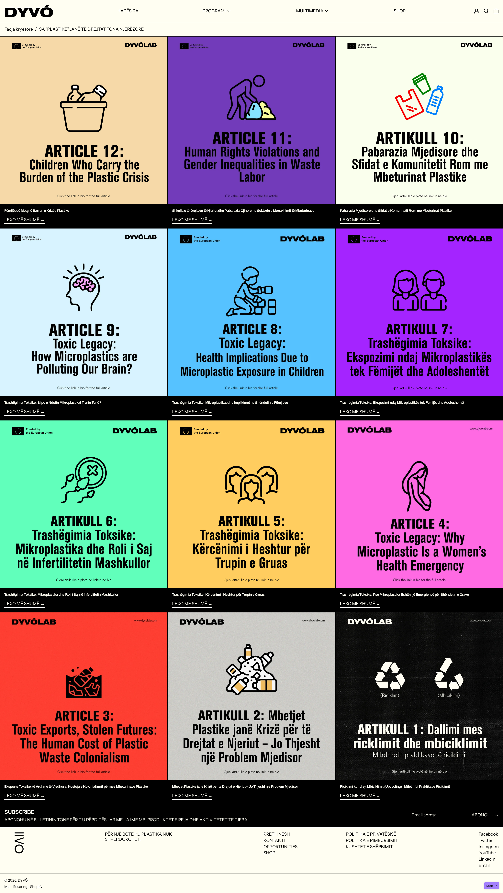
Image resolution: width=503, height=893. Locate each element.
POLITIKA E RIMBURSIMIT (372, 840)
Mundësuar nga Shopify (23, 887)
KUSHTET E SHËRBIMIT (369, 846)
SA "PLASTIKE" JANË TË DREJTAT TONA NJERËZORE (91, 29)
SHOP (269, 852)
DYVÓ (23, 880)
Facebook (488, 834)
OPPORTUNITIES (280, 846)
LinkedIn (487, 859)
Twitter (485, 840)
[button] (491, 885)
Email (484, 865)
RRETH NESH (276, 834)
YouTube (487, 852)
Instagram (489, 846)
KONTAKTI (274, 840)
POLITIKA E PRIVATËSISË (371, 834)
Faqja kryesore (18, 29)
